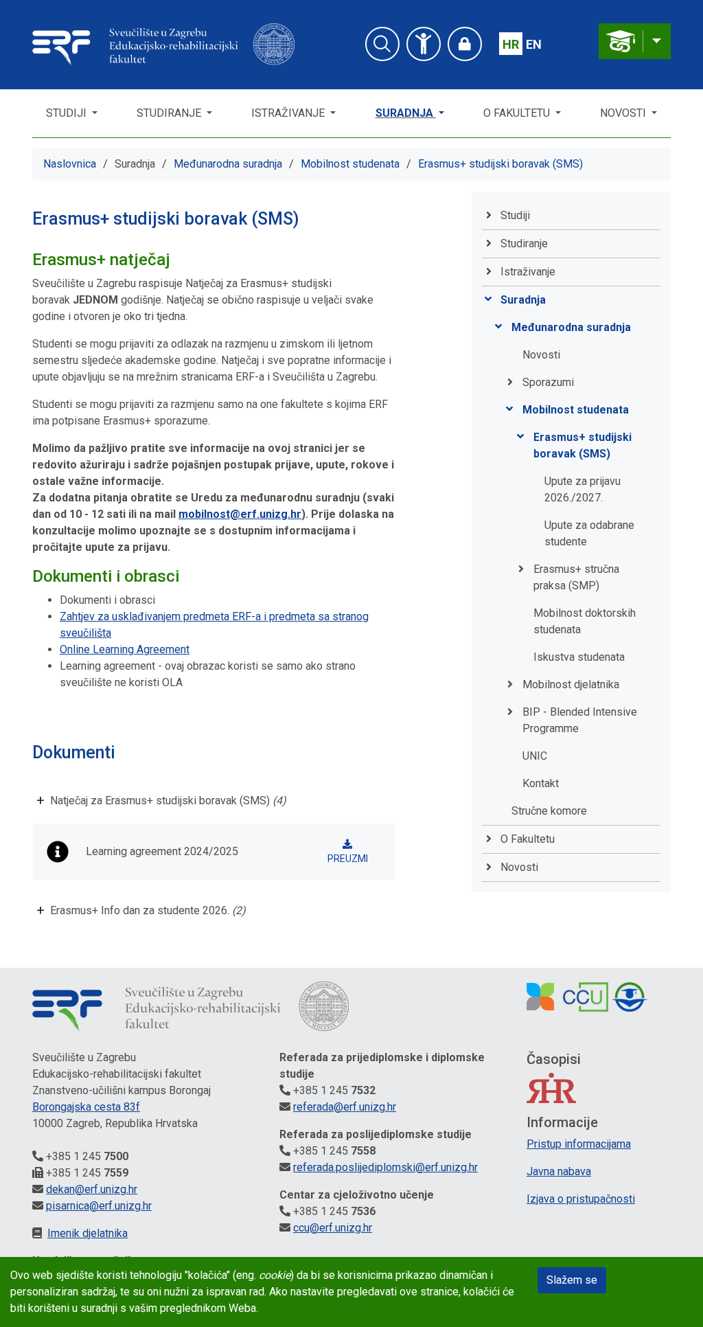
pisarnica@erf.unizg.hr (99, 1205)
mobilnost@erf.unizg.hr (239, 514)
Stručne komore (549, 810)
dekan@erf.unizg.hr (91, 1189)
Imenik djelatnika (87, 1233)
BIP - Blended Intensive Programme (579, 720)
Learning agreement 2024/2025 (162, 851)
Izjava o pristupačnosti (581, 1198)
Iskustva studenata (579, 657)
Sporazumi (548, 382)
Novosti (624, 113)
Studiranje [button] (170, 113)
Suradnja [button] (406, 113)
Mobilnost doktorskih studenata (584, 621)
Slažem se (571, 1279)
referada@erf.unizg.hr (344, 1106)
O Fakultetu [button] (518, 113)
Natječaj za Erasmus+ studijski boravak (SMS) (168, 800)
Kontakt (540, 783)
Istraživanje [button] (289, 113)
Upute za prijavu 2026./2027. (582, 489)
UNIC (534, 755)
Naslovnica (69, 163)
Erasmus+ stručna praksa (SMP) (576, 577)
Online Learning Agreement (124, 649)
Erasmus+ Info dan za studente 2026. (148, 910)
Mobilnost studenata (350, 163)
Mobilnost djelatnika (570, 684)
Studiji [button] (67, 113)
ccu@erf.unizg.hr (332, 1227)
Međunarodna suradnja (228, 163)
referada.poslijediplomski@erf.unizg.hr (385, 1167)
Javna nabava (559, 1171)
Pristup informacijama (579, 1143)
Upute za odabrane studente (589, 533)
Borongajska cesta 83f (86, 1106)
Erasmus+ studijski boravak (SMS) (500, 163)
